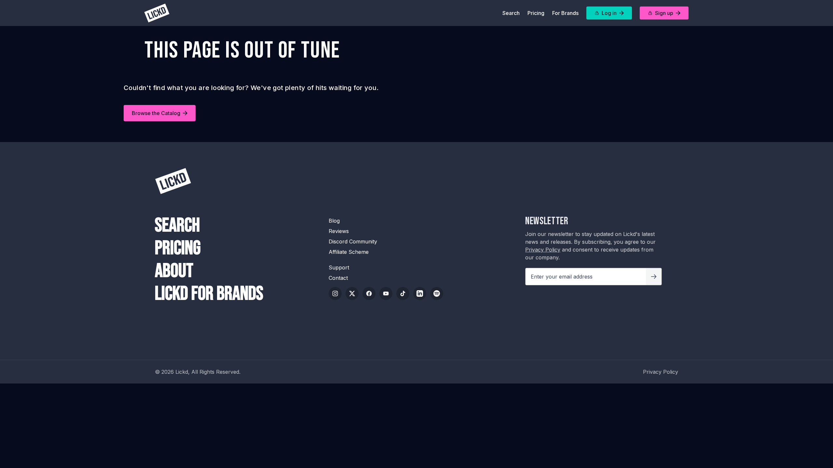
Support (339, 267)
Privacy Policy (542, 249)
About (174, 271)
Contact (338, 278)
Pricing (535, 13)
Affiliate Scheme (349, 252)
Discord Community (353, 241)
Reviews (339, 231)
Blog (334, 220)
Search (511, 13)
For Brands (565, 13)
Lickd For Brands (209, 294)
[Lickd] (157, 13)
